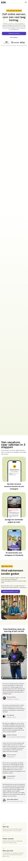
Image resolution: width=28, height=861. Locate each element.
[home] (3, 2)
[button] (25, 2)
